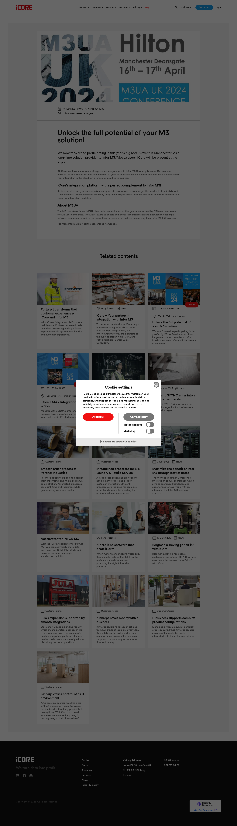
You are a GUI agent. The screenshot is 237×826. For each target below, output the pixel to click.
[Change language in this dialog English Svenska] (156, 385)
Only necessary (139, 416)
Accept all (98, 416)
